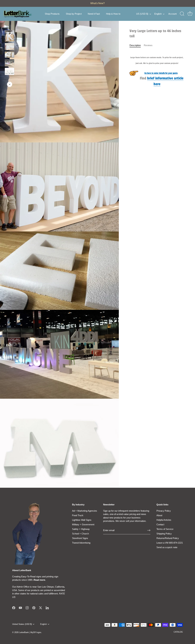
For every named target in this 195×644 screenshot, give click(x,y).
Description (135, 45)
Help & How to (113, 13)
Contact (160, 524)
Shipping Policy (164, 533)
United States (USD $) (22, 624)
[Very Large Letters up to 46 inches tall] (9, 36)
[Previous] (9, 25)
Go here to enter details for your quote (161, 73)
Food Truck (77, 515)
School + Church (80, 533)
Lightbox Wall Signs (81, 520)
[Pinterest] (33, 607)
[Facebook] (13, 607)
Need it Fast (94, 13)
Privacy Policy (163, 510)
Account (172, 13)
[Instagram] (27, 607)
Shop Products (52, 13)
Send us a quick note (166, 547)
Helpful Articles (163, 520)
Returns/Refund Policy (167, 538)
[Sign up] (148, 530)
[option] (9, 36)
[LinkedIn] (47, 607)
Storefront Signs (80, 538)
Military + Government (83, 524)
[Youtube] (20, 607)
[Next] (9, 84)
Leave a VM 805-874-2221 (169, 542)
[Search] (182, 13)
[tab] (136, 45)
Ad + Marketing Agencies (84, 510)
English (158, 13)
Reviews (148, 45)
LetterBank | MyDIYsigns (30, 632)
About (159, 515)
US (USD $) (142, 13)
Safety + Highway (81, 529)
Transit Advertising (81, 542)
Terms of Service (164, 529)
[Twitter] (40, 607)
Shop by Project (74, 13)
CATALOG (178, 632)
